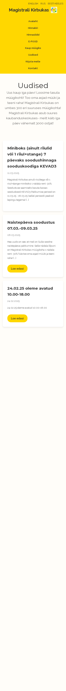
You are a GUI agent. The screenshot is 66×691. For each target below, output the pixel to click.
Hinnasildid (33, 34)
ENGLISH (33, 3)
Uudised (33, 54)
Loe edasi (17, 268)
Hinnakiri (33, 28)
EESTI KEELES (55, 3)
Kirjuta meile (33, 61)
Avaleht (33, 21)
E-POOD (33, 41)
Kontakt (33, 68)
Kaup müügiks (33, 48)
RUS (43, 3)
